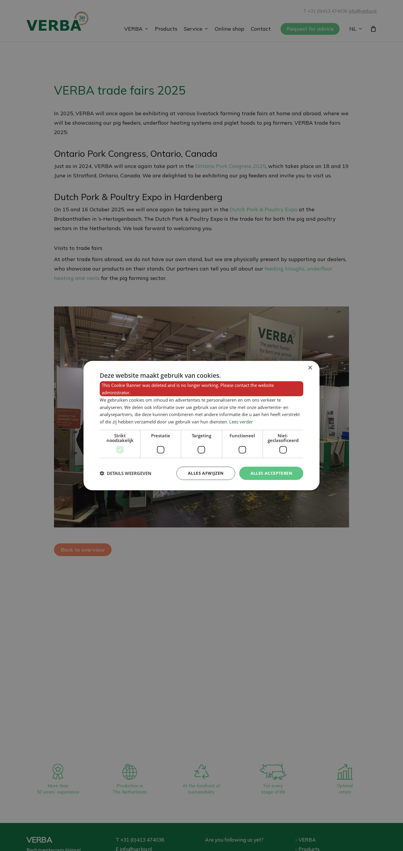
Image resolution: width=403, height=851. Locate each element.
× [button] (310, 368)
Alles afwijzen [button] (206, 473)
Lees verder (241, 422)
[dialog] (201, 425)
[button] (125, 473)
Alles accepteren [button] (271, 473)
